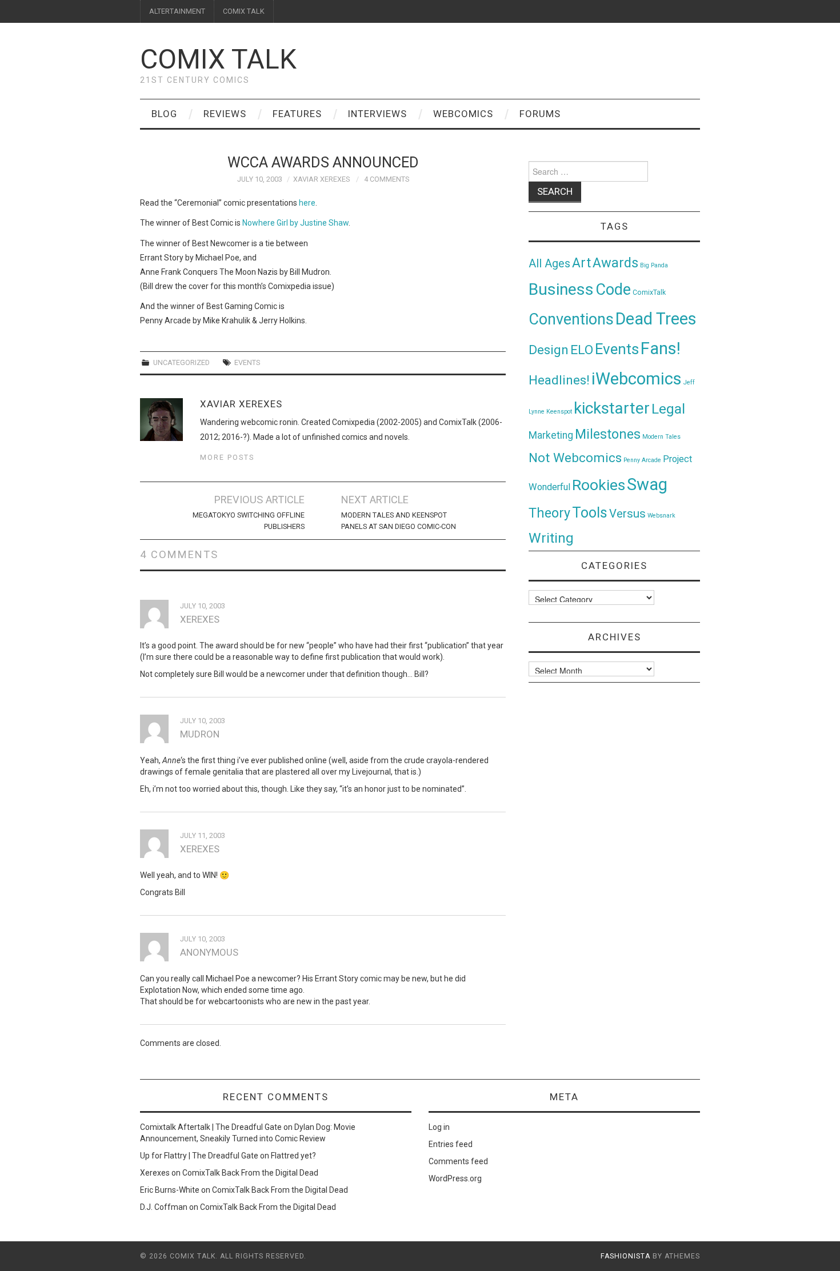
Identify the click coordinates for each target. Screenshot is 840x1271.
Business (561, 289)
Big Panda (654, 265)
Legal (668, 408)
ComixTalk (649, 292)
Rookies (598, 485)
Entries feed (451, 1144)
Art (581, 263)
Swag (647, 484)
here (307, 202)
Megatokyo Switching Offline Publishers (249, 521)
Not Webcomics (575, 458)
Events (247, 362)
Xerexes (155, 1172)
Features (297, 113)
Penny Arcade (642, 460)
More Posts (227, 457)
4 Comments (386, 179)
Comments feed (458, 1161)
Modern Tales (661, 436)
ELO (581, 350)
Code (613, 289)
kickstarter (612, 408)
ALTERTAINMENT (177, 11)
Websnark (661, 515)
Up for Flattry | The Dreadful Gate (199, 1155)
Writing (551, 538)
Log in (439, 1127)
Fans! (661, 348)
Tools (589, 512)
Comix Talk (218, 59)
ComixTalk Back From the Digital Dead (250, 1172)
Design (549, 350)
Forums (540, 113)
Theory (549, 513)
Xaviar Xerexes (321, 179)
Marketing (551, 435)
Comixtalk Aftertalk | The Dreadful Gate (211, 1127)
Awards (615, 263)
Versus (627, 513)
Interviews (377, 113)
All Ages (549, 263)
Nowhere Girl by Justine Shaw (295, 222)
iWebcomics (636, 378)
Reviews (224, 113)
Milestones (608, 434)
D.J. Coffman (163, 1207)
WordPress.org (455, 1178)
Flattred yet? (293, 1155)
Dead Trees (656, 318)
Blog (164, 113)
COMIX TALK (244, 11)
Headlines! (559, 379)
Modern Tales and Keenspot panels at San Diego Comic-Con (398, 521)
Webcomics (463, 113)
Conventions (571, 319)
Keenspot (559, 411)
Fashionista (625, 1256)
